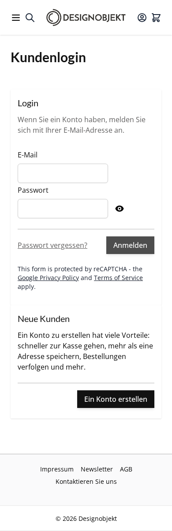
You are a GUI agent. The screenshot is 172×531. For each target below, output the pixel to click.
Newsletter (97, 469)
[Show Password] (119, 208)
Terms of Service (118, 277)
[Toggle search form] (30, 17)
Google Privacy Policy (48, 277)
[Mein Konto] (142, 17)
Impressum (57, 469)
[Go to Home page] (86, 17)
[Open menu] (16, 17)
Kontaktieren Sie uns (86, 481)
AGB (126, 469)
